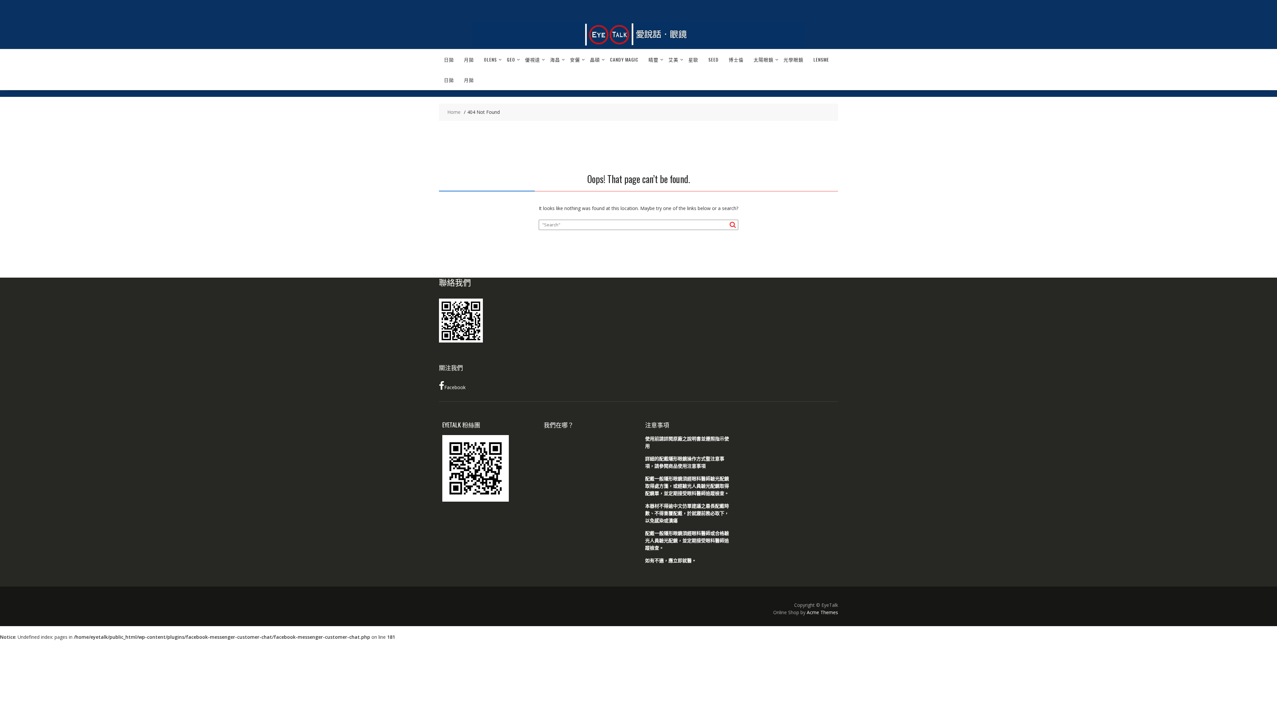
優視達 (532, 59)
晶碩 (595, 59)
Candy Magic (624, 59)
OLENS (490, 59)
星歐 (693, 59)
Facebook (455, 387)
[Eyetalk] (638, 45)
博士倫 (736, 59)
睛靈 (653, 59)
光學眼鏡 (793, 59)
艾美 (673, 59)
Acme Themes (822, 612)
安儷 (575, 59)
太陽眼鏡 (764, 59)
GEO (511, 59)
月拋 (469, 59)
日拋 (449, 59)
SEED (713, 59)
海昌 (555, 59)
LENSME (821, 59)
